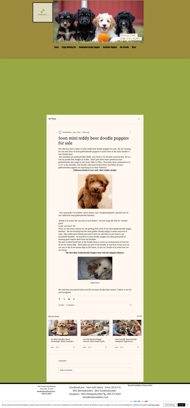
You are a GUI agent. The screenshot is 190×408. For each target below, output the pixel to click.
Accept (181, 405)
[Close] (187, 404)
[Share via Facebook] (59, 299)
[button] (139, 119)
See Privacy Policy (154, 405)
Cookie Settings (170, 405)
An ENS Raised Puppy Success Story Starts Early (94, 340)
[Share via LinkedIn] (69, 299)
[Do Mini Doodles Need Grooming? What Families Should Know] (63, 328)
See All (139, 316)
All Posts (52, 119)
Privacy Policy (147, 385)
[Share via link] (74, 299)
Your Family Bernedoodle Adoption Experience (126, 340)
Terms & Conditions (134, 385)
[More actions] (130, 132)
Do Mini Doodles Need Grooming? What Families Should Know (62, 340)
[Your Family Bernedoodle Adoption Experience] (127, 328)
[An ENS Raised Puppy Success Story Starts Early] (95, 328)
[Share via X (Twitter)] (64, 299)
